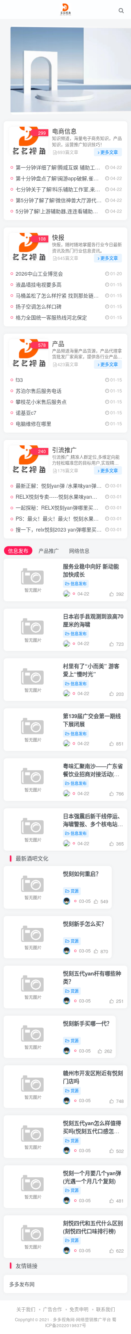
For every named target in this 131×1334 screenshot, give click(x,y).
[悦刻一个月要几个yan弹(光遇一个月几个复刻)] (66, 1200)
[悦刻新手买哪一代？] (66, 1050)
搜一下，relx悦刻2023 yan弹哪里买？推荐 (64, 529)
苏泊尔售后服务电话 (38, 390)
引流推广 (64, 449)
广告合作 (52, 1309)
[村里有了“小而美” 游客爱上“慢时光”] (66, 693)
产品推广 (49, 550)
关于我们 (25, 1309)
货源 (75, 891)
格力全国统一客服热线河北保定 (51, 317)
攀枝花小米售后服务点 (41, 401)
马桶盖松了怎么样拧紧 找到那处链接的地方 (65, 295)
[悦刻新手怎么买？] (66, 950)
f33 (19, 379)
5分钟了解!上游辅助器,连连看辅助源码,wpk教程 (70, 211)
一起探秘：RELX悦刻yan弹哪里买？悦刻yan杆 (69, 507)
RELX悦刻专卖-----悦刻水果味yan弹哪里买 (64, 496)
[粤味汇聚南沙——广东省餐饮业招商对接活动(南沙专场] (66, 793)
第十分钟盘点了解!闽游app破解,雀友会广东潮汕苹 (72, 178)
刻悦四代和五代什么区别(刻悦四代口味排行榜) (93, 1227)
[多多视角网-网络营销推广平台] (65, 8)
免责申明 (79, 1309)
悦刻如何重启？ (82, 874)
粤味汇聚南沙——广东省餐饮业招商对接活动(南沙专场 (93, 774)
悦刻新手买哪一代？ (87, 1023)
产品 (58, 343)
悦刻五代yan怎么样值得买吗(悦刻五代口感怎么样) (92, 1131)
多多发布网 (22, 1284)
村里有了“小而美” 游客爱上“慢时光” (91, 670)
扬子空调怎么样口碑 (38, 306)
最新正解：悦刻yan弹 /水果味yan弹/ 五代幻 (65, 485)
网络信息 (79, 550)
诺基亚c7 (26, 412)
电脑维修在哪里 (33, 423)
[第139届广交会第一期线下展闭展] (66, 743)
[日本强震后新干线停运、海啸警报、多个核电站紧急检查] (66, 843)
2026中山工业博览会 (39, 273)
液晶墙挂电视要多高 (38, 284)
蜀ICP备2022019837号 (80, 1322)
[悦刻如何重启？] (66, 900)
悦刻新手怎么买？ (85, 924)
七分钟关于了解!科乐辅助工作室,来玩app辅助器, (71, 189)
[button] (118, 110)
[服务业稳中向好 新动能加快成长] (66, 593)
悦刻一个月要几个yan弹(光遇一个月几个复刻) (92, 1177)
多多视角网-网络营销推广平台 (82, 1319)
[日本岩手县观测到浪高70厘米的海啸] (66, 643)
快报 (58, 237)
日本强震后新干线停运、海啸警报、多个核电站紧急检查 (93, 824)
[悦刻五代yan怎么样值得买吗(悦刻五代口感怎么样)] (66, 1150)
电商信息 (64, 131)
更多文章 (109, 152)
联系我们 (105, 1309)
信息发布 (18, 550)
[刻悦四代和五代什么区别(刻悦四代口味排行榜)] (66, 1250)
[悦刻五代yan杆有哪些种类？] (66, 1000)
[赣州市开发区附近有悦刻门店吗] (66, 1100)
